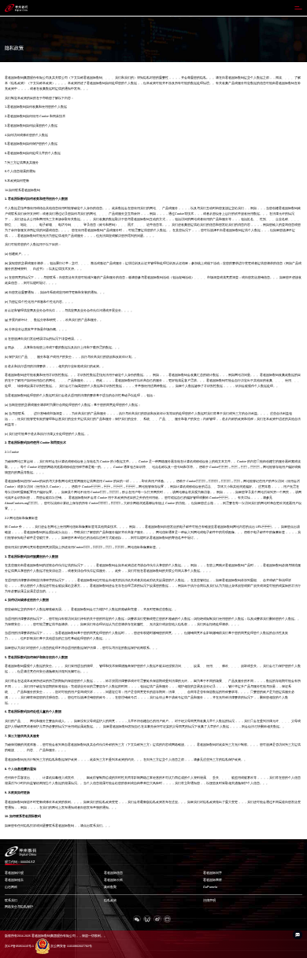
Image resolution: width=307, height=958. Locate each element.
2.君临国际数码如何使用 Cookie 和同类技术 (35, 116)
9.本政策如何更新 (17, 180)
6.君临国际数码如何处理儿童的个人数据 (33, 153)
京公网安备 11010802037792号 (71, 946)
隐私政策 (110, 900)
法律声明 (209, 900)
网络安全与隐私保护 (19, 906)
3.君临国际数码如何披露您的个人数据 (31, 125)
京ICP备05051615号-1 (19, 946)
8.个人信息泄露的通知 (20, 171)
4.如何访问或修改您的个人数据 (26, 135)
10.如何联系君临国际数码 (22, 190)
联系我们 (11, 900)
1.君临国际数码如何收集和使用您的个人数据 (36, 107)
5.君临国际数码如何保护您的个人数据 (31, 144)
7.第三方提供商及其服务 (22, 162)
